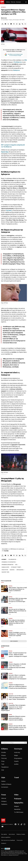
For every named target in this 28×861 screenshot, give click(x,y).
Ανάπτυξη (17, 752)
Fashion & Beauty (6, 784)
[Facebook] (15, 824)
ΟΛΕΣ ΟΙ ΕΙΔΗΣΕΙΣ (14, 641)
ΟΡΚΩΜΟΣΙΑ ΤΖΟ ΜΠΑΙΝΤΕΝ (8, 562)
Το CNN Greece (18, 812)
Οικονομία (18, 2)
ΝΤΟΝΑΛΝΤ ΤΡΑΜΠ (16, 567)
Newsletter (17, 809)
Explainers (4, 804)
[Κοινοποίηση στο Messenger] (11, 24)
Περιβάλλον (5, 767)
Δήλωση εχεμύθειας (5, 837)
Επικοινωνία (19, 840)
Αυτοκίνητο (4, 787)
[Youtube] (2, 826)
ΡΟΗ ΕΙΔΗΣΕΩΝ (6, 581)
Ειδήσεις (8, 2)
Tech (2, 764)
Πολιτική (13, 2)
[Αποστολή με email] (25, 24)
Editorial (3, 798)
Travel (16, 778)
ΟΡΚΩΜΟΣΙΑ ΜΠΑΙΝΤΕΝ (7, 564)
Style (3, 778)
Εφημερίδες (18, 803)
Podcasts (17, 799)
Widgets (16, 806)
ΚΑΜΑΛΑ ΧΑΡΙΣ (5, 567)
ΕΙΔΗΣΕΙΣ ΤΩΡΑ (5, 572)
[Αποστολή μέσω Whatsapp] (16, 24)
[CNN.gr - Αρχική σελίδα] (3, 820)
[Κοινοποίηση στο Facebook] (5, 24)
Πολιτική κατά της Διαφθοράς (8, 840)
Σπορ (2, 761)
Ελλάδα (3, 752)
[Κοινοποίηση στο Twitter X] (8, 24)
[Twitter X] (18, 824)
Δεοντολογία (12, 834)
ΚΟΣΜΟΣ (3, 7)
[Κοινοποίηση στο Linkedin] (19, 24)
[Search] (25, 743)
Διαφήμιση (3, 843)
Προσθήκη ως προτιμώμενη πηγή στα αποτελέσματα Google (15, 55)
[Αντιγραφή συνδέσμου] (22, 24)
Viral (2, 770)
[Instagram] (24, 824)
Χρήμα (16, 755)
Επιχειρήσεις (18, 758)
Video (16, 795)
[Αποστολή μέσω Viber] (14, 24)
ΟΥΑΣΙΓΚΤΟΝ (5, 569)
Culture (3, 781)
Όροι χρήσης (4, 834)
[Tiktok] (21, 824)
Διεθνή (16, 764)
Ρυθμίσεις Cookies (21, 834)
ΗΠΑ (16, 564)
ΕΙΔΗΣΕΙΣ (12, 569)
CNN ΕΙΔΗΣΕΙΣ (20, 569)
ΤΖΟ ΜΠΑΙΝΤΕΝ (12, 559)
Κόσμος (3, 755)
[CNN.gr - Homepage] (2, 2)
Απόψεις (4, 801)
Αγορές (16, 761)
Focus (3, 795)
